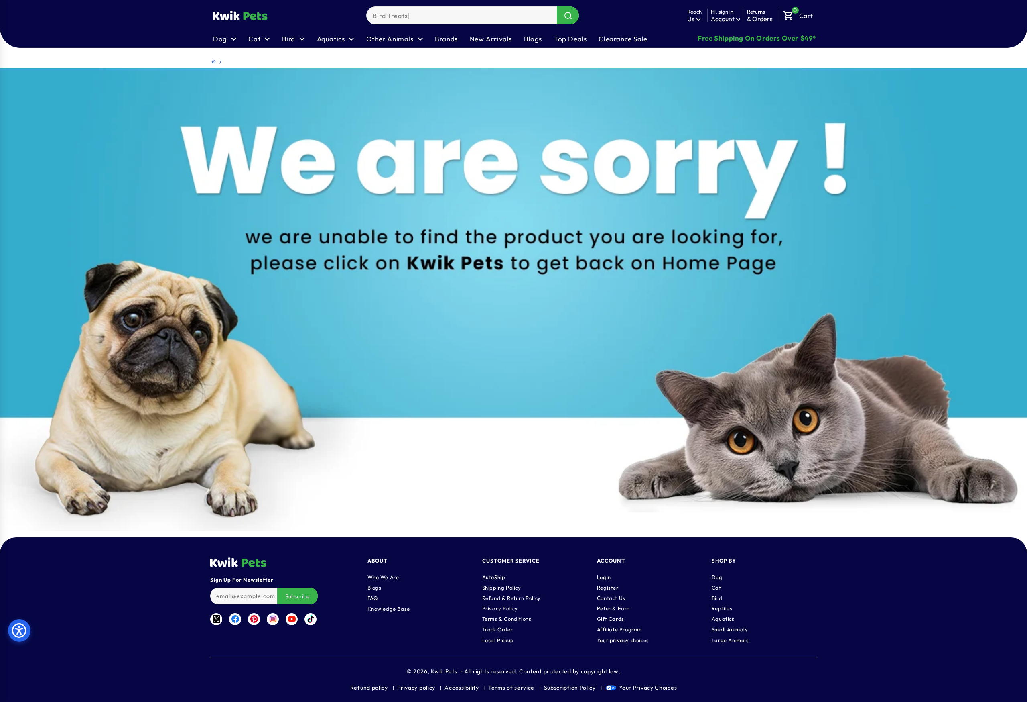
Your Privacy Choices (648, 687)
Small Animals (730, 629)
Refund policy (369, 687)
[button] (798, 13)
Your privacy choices (623, 640)
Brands (446, 39)
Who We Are (383, 576)
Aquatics (723, 618)
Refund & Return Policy (511, 597)
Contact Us (611, 597)
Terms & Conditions (507, 618)
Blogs (533, 39)
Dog (717, 576)
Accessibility (461, 687)
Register (608, 587)
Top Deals (570, 39)
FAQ (372, 597)
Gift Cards (610, 618)
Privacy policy (416, 687)
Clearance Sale (623, 39)
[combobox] (472, 15)
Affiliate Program (619, 629)
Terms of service (511, 687)
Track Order (497, 629)
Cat (716, 587)
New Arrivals (491, 39)
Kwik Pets (444, 671)
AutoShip (493, 576)
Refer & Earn (613, 608)
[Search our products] (568, 15)
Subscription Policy (570, 687)
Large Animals (730, 640)
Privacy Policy (500, 608)
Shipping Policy (501, 587)
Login (604, 576)
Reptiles (722, 608)
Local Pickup (498, 640)
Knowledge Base (388, 608)
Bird (717, 597)
